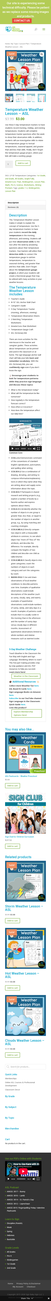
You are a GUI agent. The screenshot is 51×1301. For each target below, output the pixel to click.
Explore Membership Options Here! (23, 713)
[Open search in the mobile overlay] (25, 1066)
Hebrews (10, 1235)
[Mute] (34, 448)
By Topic (14, 43)
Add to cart (23, 163)
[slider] (23, 448)
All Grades (19, 178)
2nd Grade (9, 178)
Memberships (11, 1078)
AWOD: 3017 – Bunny (16, 1191)
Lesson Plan (24, 43)
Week (9, 1227)
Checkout (31, 1286)
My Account (18, 1286)
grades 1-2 (22, 188)
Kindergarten (27, 182)
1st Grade (41, 175)
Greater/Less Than (13, 182)
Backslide (11, 1239)
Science (19, 185)
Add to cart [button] (12, 785)
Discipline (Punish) (14, 1223)
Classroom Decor (12, 1089)
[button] (41, 54)
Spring (9, 1231)
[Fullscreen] (38, 448)
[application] (25, 434)
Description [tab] (13, 202)
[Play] (12, 448)
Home (7, 43)
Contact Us (22, 20)
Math (7, 185)
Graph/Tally (29, 178)
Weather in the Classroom (26, 676)
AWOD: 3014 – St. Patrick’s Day (20, 1199)
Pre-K (13, 185)
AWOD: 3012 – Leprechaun (18, 1203)
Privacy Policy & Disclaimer (28, 1283)
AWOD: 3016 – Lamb (16, 1195)
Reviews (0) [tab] (13, 207)
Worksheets (29, 185)
